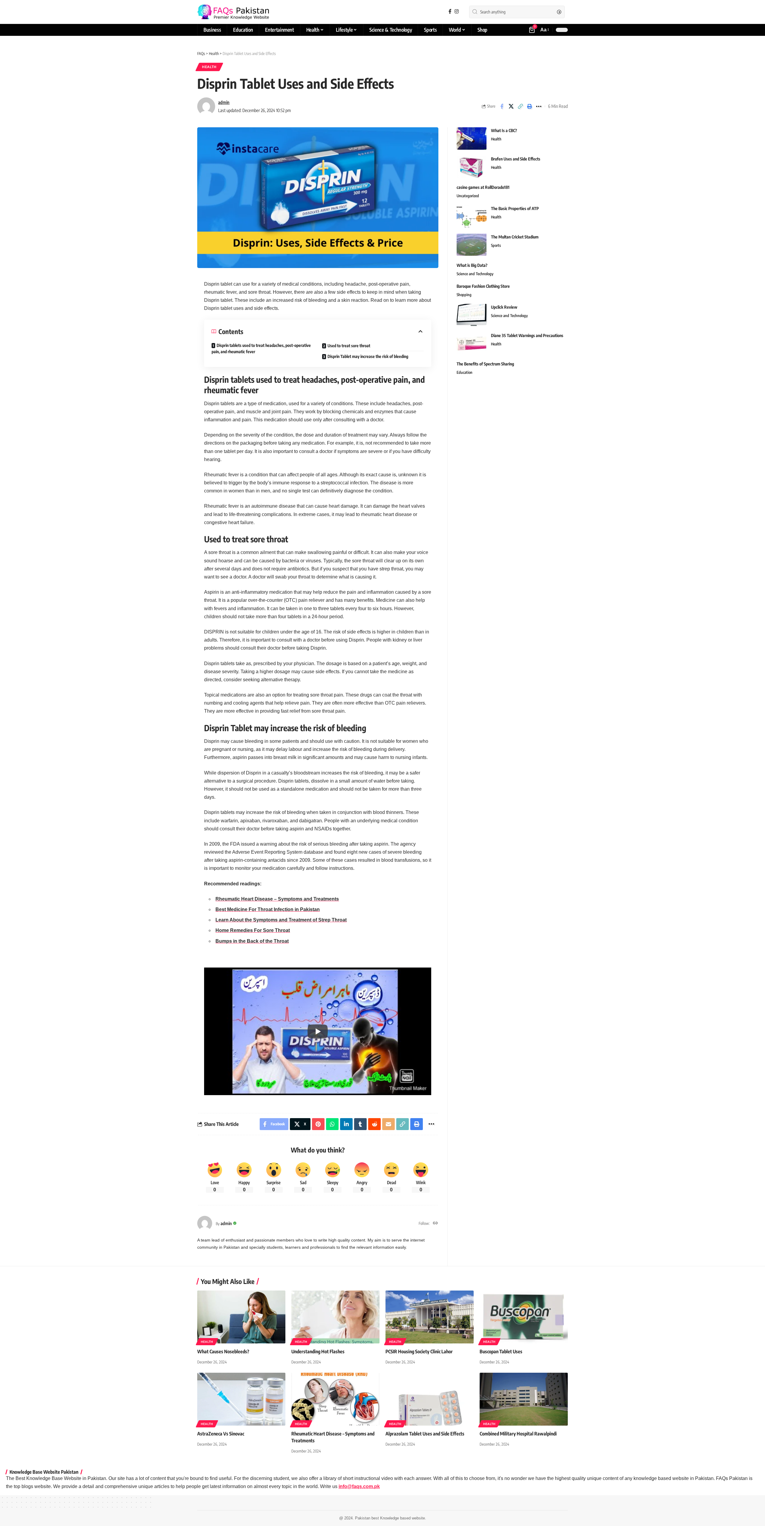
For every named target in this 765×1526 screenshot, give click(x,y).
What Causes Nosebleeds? (223, 1351)
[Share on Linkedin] (346, 1124)
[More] (539, 106)
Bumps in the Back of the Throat (252, 941)
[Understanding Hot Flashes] (335, 1317)
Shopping (464, 294)
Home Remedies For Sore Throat (252, 930)
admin (224, 102)
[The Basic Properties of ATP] (471, 216)
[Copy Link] (520, 106)
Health (209, 67)
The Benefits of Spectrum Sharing (485, 363)
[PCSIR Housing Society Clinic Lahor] (429, 1317)
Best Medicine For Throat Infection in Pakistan (267, 909)
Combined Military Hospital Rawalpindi (518, 1434)
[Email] (388, 1124)
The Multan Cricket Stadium (514, 236)
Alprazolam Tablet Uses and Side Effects (424, 1434)
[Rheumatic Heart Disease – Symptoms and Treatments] (335, 1399)
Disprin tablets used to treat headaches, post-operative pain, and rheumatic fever (261, 348)
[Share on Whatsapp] (332, 1124)
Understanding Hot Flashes (318, 1351)
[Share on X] (511, 106)
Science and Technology (475, 273)
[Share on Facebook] (502, 106)
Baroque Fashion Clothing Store (483, 285)
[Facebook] (450, 11)
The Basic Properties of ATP (515, 208)
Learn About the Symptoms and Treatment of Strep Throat (281, 919)
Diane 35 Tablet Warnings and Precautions (527, 335)
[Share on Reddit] (374, 1124)
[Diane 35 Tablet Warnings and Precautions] (471, 343)
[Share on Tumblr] (360, 1124)
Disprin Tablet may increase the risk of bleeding (368, 356)
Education (464, 372)
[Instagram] (456, 11)
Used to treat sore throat (349, 345)
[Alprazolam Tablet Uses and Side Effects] (429, 1399)
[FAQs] (233, 11)
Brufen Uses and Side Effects (515, 158)
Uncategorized (468, 195)
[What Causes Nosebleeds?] (241, 1317)
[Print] (529, 106)
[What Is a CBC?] (471, 138)
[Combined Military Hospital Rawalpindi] (524, 1399)
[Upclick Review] (471, 315)
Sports (496, 245)
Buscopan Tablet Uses (501, 1351)
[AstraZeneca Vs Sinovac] (241, 1399)
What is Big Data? (472, 264)
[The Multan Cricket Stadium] (471, 244)
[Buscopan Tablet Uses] (524, 1317)
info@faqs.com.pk (359, 1486)
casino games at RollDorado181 (483, 187)
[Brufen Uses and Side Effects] (471, 167)
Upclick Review (504, 306)
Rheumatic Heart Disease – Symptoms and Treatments (277, 898)
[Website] (435, 1223)
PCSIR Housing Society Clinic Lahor (419, 1351)
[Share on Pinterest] (318, 1124)
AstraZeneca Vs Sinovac (220, 1434)
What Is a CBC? (504, 130)
